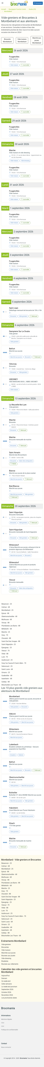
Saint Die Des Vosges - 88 (11, 641)
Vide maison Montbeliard (22, 40)
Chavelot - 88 (6, 638)
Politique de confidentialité (9, 1029)
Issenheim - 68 (7, 679)
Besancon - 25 (7, 604)
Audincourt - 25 (7, 660)
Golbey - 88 (6, 682)
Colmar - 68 (6, 607)
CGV (2, 1026)
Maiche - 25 (6, 632)
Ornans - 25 (6, 672)
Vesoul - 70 (6, 651)
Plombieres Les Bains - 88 (11, 626)
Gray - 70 (5, 635)
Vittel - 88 (5, 654)
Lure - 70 (5, 657)
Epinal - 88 (5, 613)
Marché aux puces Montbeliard (36, 40)
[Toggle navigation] (2, 3)
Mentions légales (6, 1019)
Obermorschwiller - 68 (9, 616)
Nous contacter (6, 1047)
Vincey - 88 (5, 623)
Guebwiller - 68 (7, 676)
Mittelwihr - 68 (7, 629)
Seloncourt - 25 (7, 666)
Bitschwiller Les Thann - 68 (11, 685)
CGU (2, 1022)
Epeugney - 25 (7, 648)
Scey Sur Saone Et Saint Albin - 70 (14, 663)
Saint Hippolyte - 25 (9, 644)
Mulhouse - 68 (7, 619)
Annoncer (38, 3)
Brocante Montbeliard (7, 40)
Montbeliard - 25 (7, 610)
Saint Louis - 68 (7, 669)
